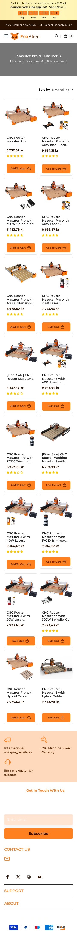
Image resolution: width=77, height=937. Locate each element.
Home (15, 61)
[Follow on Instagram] (29, 877)
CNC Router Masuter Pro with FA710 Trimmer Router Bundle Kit (21, 459)
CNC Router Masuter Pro (16, 139)
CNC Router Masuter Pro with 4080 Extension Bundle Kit (20, 301)
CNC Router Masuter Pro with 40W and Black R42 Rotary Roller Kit (55, 145)
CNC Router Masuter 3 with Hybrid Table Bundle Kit (53, 694)
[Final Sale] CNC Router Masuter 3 (20, 377)
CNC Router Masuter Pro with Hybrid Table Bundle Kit (20, 694)
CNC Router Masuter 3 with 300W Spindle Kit (55, 616)
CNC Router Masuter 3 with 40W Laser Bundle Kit (18, 538)
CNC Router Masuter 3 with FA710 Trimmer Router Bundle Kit (56, 538)
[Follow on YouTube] (39, 877)
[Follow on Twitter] (18, 877)
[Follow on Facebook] (7, 877)
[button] (15, 156)
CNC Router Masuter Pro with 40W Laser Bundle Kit (55, 222)
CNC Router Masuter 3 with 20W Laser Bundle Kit (18, 617)
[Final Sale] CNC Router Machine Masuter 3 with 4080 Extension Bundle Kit (54, 461)
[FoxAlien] (38, 25)
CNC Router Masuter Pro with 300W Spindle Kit (20, 220)
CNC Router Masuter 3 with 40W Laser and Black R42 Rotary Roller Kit (55, 382)
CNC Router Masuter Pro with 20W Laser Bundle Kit (55, 301)
